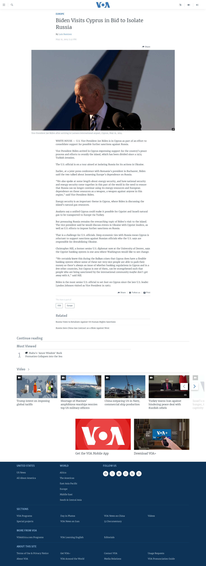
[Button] (146, 46)
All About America (26, 478)
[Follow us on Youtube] (119, 473)
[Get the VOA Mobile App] (103, 434)
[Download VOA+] (161, 434)
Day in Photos (67, 516)
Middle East (66, 494)
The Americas (67, 478)
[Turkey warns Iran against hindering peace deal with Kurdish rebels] (169, 386)
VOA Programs (24, 516)
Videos (151, 516)
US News (21, 472)
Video (21, 369)
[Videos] (189, 5)
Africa (63, 472)
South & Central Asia (71, 500)
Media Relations (112, 558)
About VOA (22, 558)
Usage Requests (156, 553)
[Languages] (180, 5)
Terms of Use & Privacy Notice (32, 553)
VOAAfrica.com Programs (30, 537)
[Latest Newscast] (197, 5)
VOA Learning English (72, 537)
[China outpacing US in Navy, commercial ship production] (125, 386)
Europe (60, 14)
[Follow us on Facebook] (105, 473)
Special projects (25, 521)
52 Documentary (113, 521)
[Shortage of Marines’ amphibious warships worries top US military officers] (81, 386)
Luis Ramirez (65, 34)
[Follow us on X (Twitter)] (112, 473)
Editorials (109, 537)
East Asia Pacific (68, 483)
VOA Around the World (72, 558)
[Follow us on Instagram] (125, 473)
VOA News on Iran (69, 521)
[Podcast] (139, 473)
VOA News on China (114, 516)
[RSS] (132, 473)
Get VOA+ (65, 553)
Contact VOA (110, 553)
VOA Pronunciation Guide (161, 558)
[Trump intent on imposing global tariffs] (37, 386)
